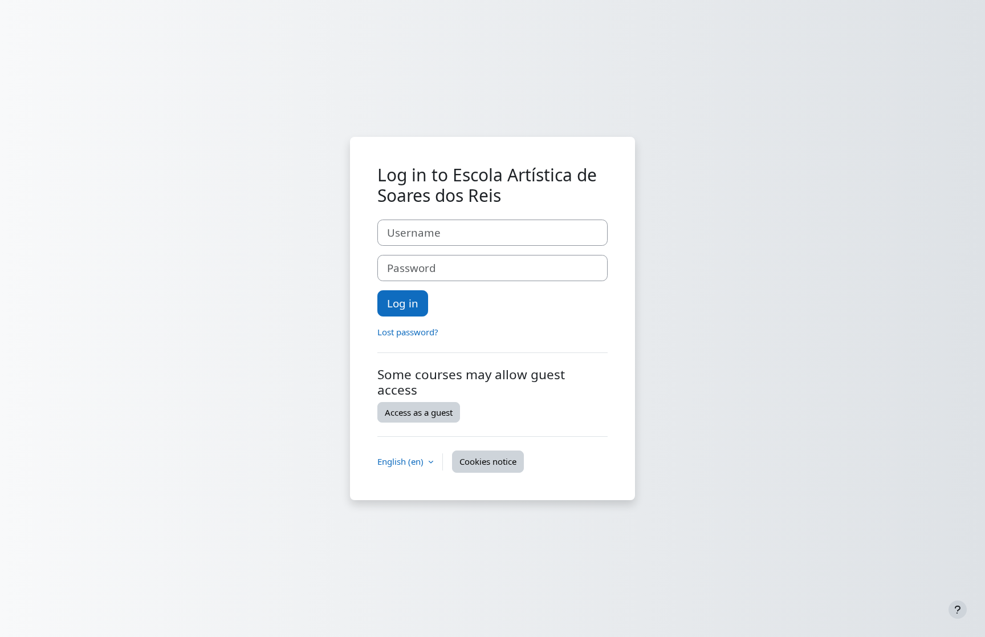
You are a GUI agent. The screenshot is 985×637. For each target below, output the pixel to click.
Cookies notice (487, 461)
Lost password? (407, 332)
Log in (402, 303)
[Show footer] (958, 610)
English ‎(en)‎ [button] (401, 461)
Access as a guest (419, 412)
